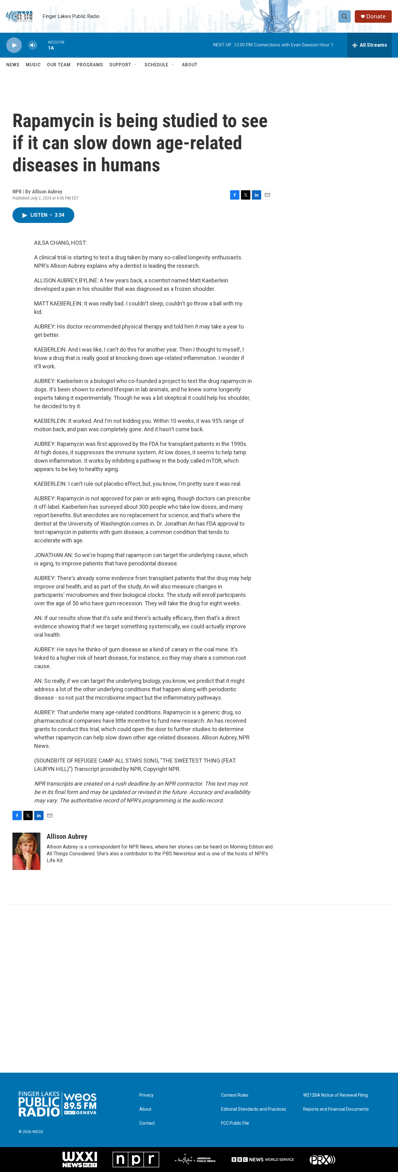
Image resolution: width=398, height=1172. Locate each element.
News (13, 64)
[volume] (32, 45)
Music (33, 64)
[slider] (43, 45)
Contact (147, 1123)
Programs (90, 64)
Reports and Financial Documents (336, 1109)
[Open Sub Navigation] (135, 64)
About (189, 64)
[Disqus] (199, 988)
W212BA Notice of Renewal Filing (335, 1095)
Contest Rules (234, 1095)
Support (120, 64)
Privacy (146, 1095)
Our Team (59, 64)
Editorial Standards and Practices (253, 1109)
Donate (376, 16)
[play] (14, 45)
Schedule (157, 64)
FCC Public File (235, 1123)
